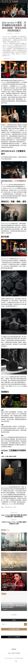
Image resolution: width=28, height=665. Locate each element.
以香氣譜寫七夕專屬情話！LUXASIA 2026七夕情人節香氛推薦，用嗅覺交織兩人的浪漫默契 (13, 585)
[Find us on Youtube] (14, 661)
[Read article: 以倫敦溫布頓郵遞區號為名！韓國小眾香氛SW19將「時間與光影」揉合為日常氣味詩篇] (14, 542)
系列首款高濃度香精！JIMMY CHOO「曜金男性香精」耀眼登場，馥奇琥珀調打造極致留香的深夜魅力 (13, 605)
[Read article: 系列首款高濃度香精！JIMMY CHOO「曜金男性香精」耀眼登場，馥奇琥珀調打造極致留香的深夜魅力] (14, 601)
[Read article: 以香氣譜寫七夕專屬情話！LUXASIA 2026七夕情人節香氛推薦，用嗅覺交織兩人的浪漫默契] (14, 581)
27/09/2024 (17, 33)
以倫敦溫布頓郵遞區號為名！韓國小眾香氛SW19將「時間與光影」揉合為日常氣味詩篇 (13, 545)
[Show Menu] (26, 1)
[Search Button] (25, 624)
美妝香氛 (4, 534)
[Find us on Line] (16, 661)
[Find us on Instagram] (12, 661)
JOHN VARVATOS (8, 507)
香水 (15, 507)
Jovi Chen (10, 33)
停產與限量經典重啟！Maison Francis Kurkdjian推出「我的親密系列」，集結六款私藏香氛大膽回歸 (13, 565)
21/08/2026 (5, 549)
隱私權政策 (13, 649)
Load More (14, 614)
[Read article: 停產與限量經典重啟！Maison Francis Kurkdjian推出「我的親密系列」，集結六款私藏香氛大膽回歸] (14, 561)
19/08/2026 (5, 589)
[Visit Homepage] (10, 1)
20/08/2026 (5, 569)
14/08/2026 (5, 609)
